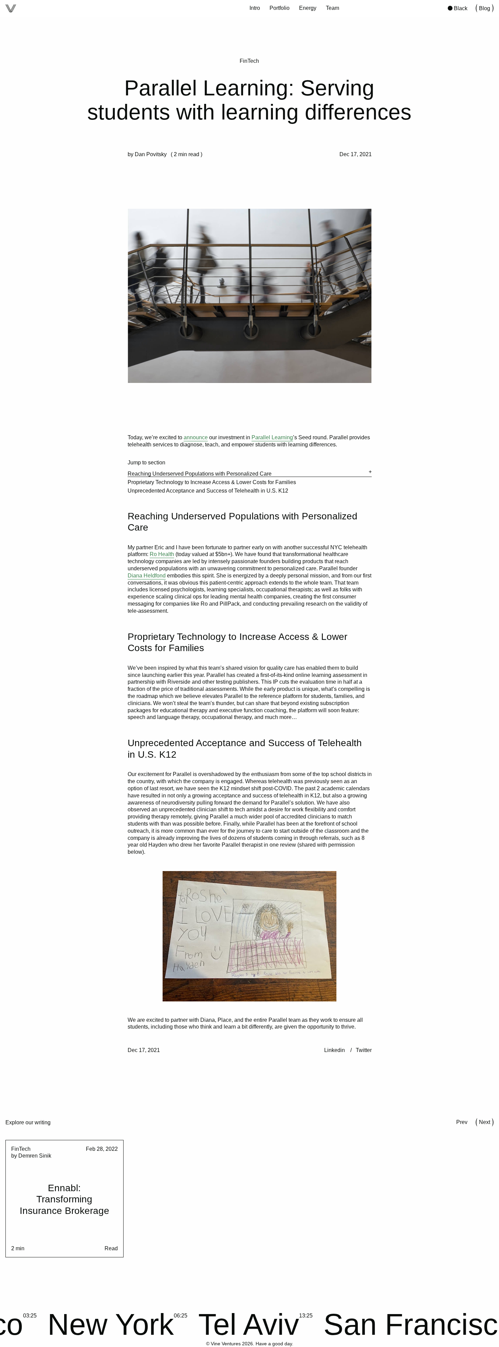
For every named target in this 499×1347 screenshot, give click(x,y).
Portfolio (280, 8)
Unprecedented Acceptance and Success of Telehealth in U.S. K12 (208, 491)
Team (332, 8)
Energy (307, 8)
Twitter (364, 1050)
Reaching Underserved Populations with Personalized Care (200, 474)
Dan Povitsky (151, 154)
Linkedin (334, 1050)
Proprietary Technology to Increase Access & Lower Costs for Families (212, 482)
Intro (255, 8)
